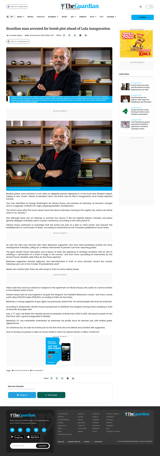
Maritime (95, 428)
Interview (109, 420)
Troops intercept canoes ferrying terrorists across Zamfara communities (140, 112)
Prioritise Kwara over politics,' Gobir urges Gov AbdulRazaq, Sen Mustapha (141, 99)
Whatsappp (52, 395)
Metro (31, 17)
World (94, 431)
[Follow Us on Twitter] (20, 430)
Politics (41, 17)
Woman (110, 17)
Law (107, 428)
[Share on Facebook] (51, 378)
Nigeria (80, 431)
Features (95, 414)
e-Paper (142, 17)
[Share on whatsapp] (75, 35)
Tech (92, 17)
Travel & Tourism (112, 414)
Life (72, 17)
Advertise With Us (74, 442)
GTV (101, 17)
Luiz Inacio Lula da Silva (21, 370)
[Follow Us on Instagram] (28, 430)
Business (52, 17)
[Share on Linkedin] (85, 35)
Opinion (82, 17)
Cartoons (81, 425)
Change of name (113, 431)
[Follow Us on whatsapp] (44, 430)
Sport (64, 17)
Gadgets (109, 425)
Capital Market (63, 420)
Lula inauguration (37, 370)
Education (82, 422)
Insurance (96, 425)
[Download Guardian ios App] (33, 436)
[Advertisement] (136, 171)
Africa (60, 428)
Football (95, 420)
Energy (60, 422)
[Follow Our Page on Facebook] (12, 430)
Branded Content (65, 434)
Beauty (80, 420)
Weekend (110, 417)
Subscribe (42, 446)
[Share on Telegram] (80, 35)
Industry (95, 422)
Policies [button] (86, 442)
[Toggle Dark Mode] (149, 6)
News (20, 17)
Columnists (82, 428)
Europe (80, 417)
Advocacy (62, 425)
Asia (59, 431)
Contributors (63, 414)
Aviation (61, 417)
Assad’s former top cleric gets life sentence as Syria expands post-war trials (140, 87)
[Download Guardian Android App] (17, 436)
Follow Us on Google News (19, 6)
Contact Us (98, 442)
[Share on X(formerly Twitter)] (69, 35)
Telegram (23, 395)
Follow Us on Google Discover (20, 41)
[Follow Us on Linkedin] (36, 430)
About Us (61, 442)
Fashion (95, 417)
